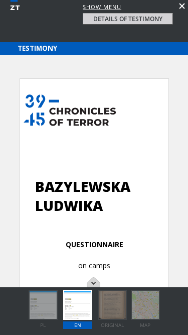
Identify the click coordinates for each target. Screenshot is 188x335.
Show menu (102, 7)
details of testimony (127, 19)
